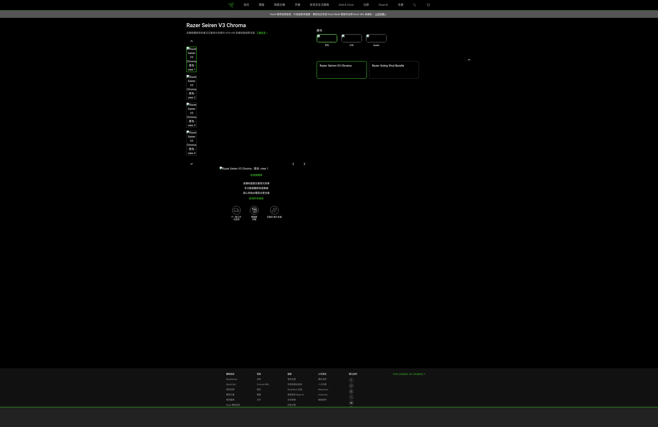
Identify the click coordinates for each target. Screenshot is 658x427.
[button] (191, 59)
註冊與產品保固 (295, 384)
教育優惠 (230, 400)
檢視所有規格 (256, 198)
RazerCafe (231, 384)
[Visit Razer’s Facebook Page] (351, 380)
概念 (259, 389)
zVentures (322, 395)
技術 (259, 379)
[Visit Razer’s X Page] (351, 397)
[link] (231, 5)
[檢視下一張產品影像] (304, 164)
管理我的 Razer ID (296, 395)
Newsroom (323, 389)
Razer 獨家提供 (233, 405)
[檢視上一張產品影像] (293, 164)
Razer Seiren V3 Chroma (216, 25)
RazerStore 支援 (295, 389)
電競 (259, 395)
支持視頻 (292, 400)
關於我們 (322, 379)
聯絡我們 (322, 400)
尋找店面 (230, 389)
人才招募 (322, 384)
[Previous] (191, 41)
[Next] (191, 163)
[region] (248, 104)
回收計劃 (292, 405)
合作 (259, 400)
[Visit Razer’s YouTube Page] (351, 402)
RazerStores (231, 379)
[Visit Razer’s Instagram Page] (351, 385)
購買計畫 (230, 395)
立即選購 (380, 14)
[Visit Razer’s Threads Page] (351, 391)
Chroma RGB (263, 384)
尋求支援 (292, 379)
